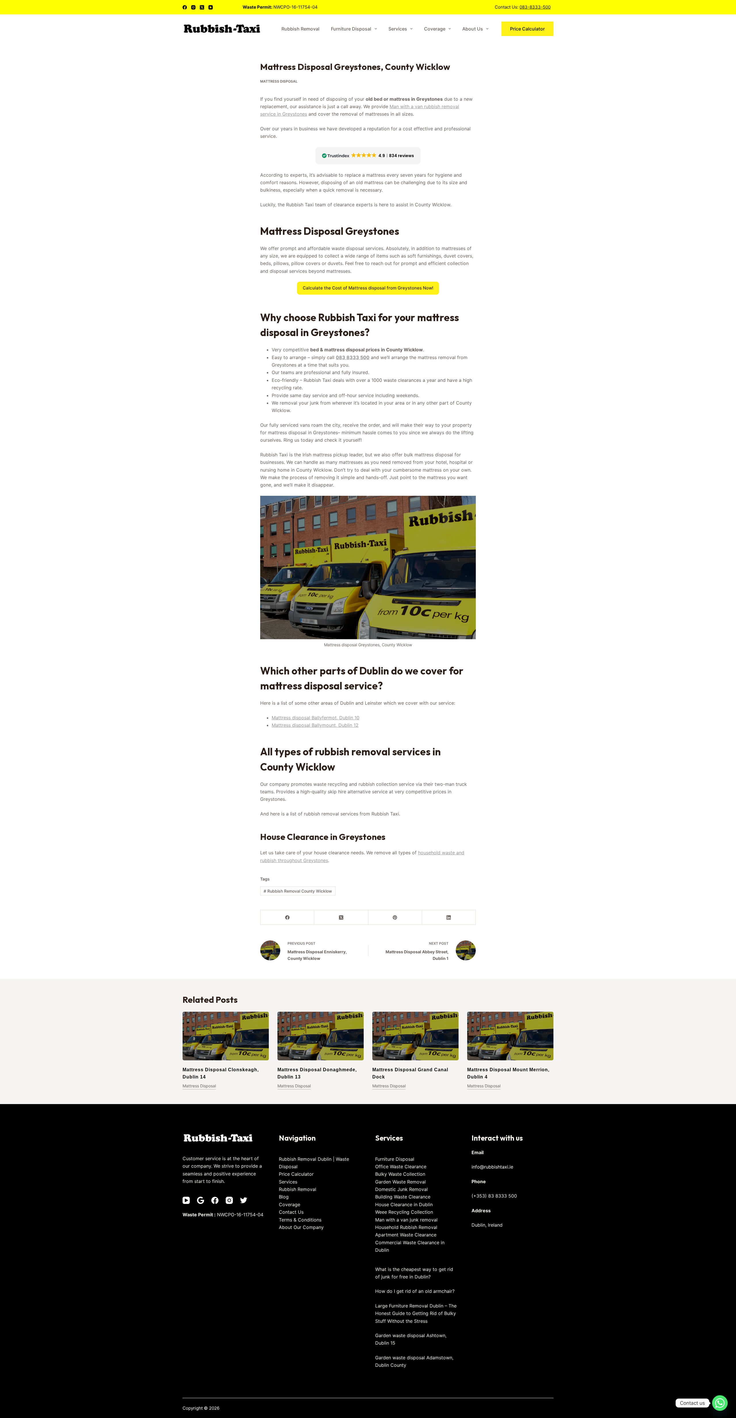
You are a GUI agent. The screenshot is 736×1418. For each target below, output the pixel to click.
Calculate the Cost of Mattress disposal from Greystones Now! (368, 288)
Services (397, 29)
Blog (284, 1197)
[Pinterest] (395, 917)
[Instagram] (193, 7)
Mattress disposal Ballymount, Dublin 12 (315, 725)
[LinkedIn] (449, 917)
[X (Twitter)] (202, 7)
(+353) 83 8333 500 (494, 1196)
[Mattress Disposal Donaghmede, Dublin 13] (320, 1036)
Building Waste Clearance (402, 1197)
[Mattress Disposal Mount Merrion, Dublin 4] (510, 1036)
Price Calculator (527, 29)
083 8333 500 (352, 357)
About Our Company (301, 1227)
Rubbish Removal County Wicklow (298, 891)
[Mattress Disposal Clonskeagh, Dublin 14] (226, 1036)
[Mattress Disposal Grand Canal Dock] (415, 1036)
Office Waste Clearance (400, 1166)
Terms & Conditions (300, 1220)
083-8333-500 (535, 7)
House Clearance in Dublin (404, 1204)
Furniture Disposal (351, 29)
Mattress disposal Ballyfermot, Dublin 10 (315, 718)
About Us (472, 29)
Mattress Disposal (279, 81)
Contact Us (291, 1212)
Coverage (434, 29)
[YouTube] (210, 7)
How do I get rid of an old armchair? (415, 1291)
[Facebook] (185, 7)
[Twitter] (243, 1200)
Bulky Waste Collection (400, 1174)
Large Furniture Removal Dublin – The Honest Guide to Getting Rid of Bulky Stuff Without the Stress (416, 1313)
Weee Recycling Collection (404, 1212)
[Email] (200, 1200)
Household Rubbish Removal (406, 1227)
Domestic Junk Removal (401, 1189)
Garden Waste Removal (400, 1182)
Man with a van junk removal (406, 1220)
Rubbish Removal (300, 29)
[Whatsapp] (720, 1403)
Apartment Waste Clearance (405, 1235)
